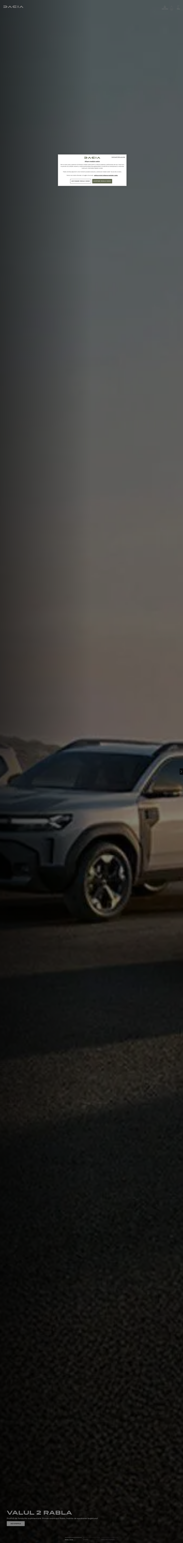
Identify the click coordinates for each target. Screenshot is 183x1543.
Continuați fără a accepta (118, 157)
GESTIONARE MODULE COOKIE (80, 181)
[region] (92, 170)
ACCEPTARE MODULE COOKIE (102, 181)
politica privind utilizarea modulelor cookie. (106, 175)
